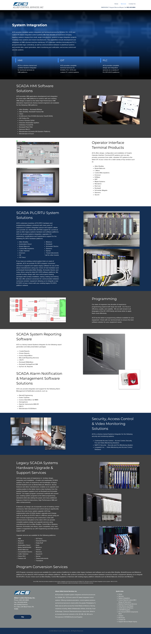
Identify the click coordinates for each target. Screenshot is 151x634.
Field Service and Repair (125, 606)
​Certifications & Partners (125, 608)
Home (120, 594)
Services (121, 596)
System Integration (124, 598)
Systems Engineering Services (127, 604)
